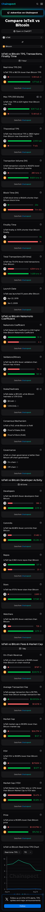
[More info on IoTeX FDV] (41, 763)
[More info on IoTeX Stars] (41, 594)
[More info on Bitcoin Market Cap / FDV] (41, 800)
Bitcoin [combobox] (9, 46)
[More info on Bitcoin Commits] (41, 540)
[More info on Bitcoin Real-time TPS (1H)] (41, 82)
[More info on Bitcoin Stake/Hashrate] (18, 406)
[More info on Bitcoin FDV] (41, 768)
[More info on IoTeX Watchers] (41, 626)
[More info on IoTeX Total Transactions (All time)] (41, 269)
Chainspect (8, 3)
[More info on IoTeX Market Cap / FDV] (41, 795)
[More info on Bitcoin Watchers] (41, 631)
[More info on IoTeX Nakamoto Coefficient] (41, 337)
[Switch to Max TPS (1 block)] (37, 97)
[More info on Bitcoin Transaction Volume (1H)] (41, 178)
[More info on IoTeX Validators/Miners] (41, 369)
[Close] (43, 894)
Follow (22, 906)
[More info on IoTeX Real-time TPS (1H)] (41, 77)
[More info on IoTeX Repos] (41, 565)
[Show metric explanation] (41, 67)
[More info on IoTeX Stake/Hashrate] (15, 401)
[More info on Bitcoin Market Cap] (41, 736)
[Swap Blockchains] (22, 42)
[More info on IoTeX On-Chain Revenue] (41, 667)
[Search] (37, 4)
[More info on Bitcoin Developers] (41, 508)
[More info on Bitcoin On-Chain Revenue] (41, 672)
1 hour (24, 61)
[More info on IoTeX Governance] (17, 462)
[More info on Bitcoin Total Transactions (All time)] (41, 274)
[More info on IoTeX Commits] (41, 535)
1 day (24, 649)
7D (25, 852)
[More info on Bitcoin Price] (41, 832)
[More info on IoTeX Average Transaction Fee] (41, 699)
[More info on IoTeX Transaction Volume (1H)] (41, 173)
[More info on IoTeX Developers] (41, 503)
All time (23, 484)
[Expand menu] (42, 4)
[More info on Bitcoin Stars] (41, 599)
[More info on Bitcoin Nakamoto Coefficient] (41, 342)
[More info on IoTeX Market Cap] (41, 731)
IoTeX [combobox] (8, 37)
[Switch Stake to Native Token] (37, 389)
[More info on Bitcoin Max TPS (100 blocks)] (41, 114)
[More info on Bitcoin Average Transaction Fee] (41, 704)
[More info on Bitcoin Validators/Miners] (41, 374)
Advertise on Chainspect (24, 13)
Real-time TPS (11, 852)
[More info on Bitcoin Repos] (41, 570)
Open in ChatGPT (24, 31)
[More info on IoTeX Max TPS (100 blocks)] (41, 109)
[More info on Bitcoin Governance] (17, 467)
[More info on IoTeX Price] (41, 827)
